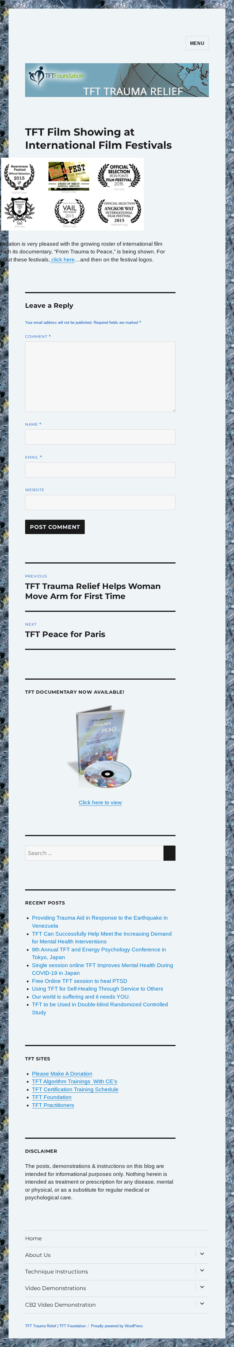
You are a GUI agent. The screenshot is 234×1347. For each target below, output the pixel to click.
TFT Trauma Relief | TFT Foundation (55, 1326)
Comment (38, 336)
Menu (197, 43)
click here (62, 260)
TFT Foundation (52, 1097)
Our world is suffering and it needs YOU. (81, 997)
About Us (38, 1255)
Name (33, 424)
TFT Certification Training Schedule (75, 1089)
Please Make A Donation (62, 1074)
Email (33, 457)
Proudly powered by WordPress (117, 1326)
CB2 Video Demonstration (60, 1305)
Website (35, 489)
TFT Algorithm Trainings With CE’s (74, 1081)
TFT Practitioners (53, 1105)
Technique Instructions (56, 1271)
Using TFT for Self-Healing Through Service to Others (97, 989)
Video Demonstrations (55, 1288)
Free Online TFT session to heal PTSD (79, 981)
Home (33, 1238)
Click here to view (100, 803)
